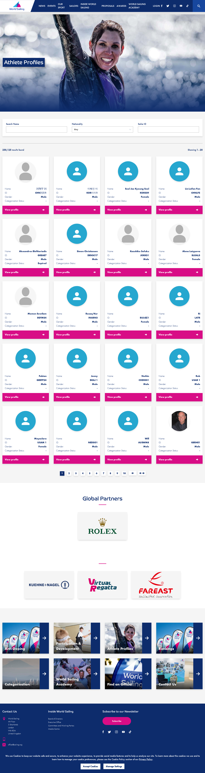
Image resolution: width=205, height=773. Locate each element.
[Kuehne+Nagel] (49, 585)
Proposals (108, 5)
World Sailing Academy (137, 6)
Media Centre (54, 729)
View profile (11, 209)
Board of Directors (55, 718)
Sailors (73, 5)
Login (156, 5)
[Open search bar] (199, 6)
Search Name (12, 124)
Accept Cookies (90, 766)
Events (52, 5)
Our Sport (61, 6)
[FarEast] (156, 585)
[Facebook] (161, 6)
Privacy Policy (145, 759)
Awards (121, 5)
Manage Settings (114, 766)
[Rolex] (102, 526)
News (42, 5)
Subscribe (116, 721)
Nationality (77, 124)
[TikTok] (187, 6)
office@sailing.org (15, 744)
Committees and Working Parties (61, 725)
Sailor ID (142, 124)
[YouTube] (181, 6)
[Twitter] (167, 6)
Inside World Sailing (88, 6)
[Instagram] (174, 6)
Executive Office (54, 722)
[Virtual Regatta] (102, 585)
